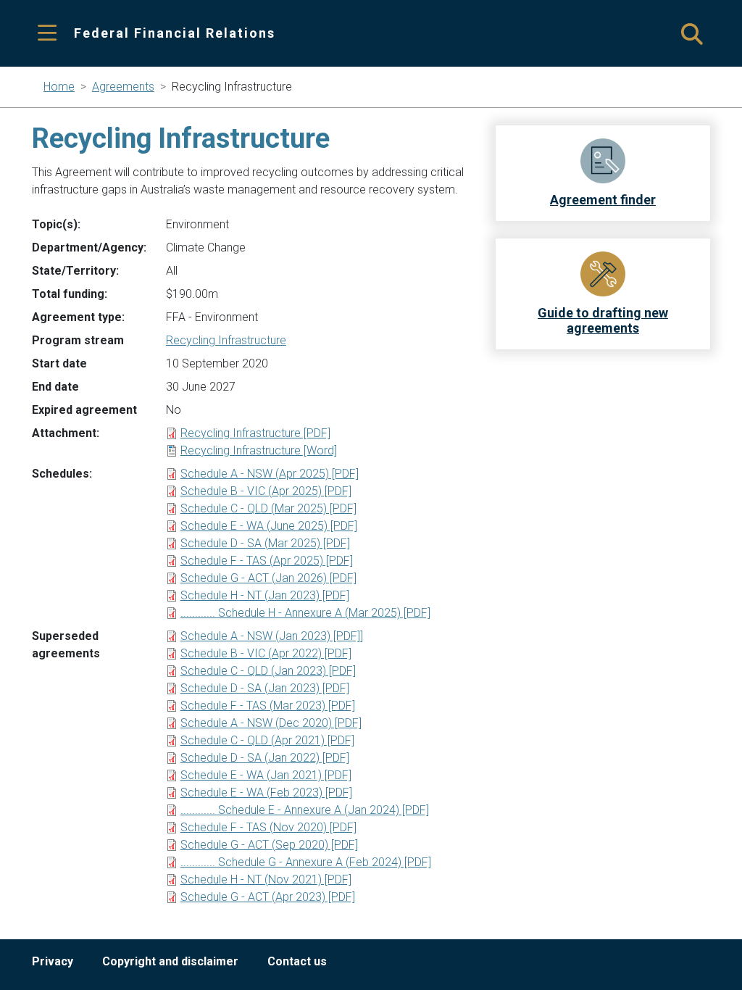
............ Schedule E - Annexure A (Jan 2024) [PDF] (304, 810)
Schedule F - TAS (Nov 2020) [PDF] (268, 827)
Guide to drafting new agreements (603, 320)
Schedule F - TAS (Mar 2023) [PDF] (267, 705)
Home (59, 86)
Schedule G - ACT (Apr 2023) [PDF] (267, 897)
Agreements (123, 86)
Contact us (297, 961)
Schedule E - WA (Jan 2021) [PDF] (265, 775)
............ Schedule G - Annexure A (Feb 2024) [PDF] (305, 862)
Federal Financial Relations (174, 33)
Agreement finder (603, 199)
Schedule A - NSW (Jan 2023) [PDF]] (271, 636)
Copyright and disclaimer (170, 961)
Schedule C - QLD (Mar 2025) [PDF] (268, 508)
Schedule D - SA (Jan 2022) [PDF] (264, 758)
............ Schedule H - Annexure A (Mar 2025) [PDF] (305, 613)
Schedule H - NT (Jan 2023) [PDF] (264, 595)
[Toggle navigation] (47, 33)
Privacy (52, 961)
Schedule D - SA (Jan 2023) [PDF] (264, 688)
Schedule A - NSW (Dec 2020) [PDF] (271, 723)
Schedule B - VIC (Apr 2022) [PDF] (265, 653)
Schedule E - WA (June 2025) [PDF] (268, 526)
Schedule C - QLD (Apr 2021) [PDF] (267, 740)
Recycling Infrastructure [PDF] (255, 433)
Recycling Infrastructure (226, 340)
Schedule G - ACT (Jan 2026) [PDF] (268, 578)
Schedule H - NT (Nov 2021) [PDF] (265, 879)
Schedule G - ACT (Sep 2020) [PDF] (269, 845)
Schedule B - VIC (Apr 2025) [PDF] (265, 491)
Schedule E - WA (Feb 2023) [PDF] (266, 792)
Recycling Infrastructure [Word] (258, 450)
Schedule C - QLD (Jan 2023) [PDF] (268, 671)
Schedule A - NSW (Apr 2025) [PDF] (269, 474)
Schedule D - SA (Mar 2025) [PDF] (265, 543)
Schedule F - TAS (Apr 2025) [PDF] (266, 560)
